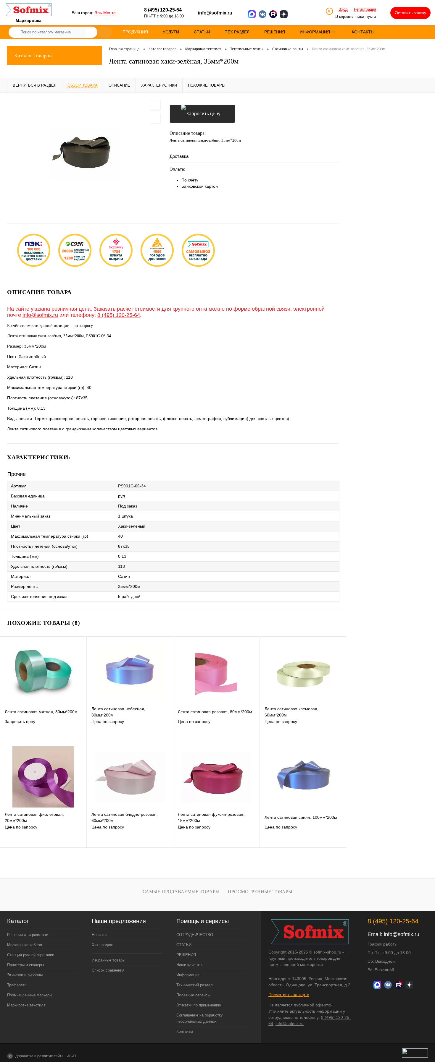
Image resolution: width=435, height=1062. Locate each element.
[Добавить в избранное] (155, 105)
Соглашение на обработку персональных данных (199, 1018)
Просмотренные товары (260, 891)
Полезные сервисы (193, 995)
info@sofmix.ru (215, 12)
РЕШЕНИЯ (186, 955)
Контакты (184, 1031)
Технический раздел (194, 985)
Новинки (99, 935)
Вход (343, 9)
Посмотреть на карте (288, 994)
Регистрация (365, 9)
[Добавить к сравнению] (155, 118)
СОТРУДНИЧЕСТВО (194, 935)
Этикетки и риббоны (25, 975)
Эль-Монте (105, 12)
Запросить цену (202, 114)
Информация (187, 975)
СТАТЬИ (183, 945)
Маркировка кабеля (24, 945)
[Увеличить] (84, 153)
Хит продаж (102, 945)
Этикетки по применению (198, 1005)
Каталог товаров (33, 56)
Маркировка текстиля (26, 1005)
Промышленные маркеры (29, 995)
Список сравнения (108, 970)
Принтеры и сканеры (25, 965)
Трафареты (17, 985)
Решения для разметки (27, 935)
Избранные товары (108, 960)
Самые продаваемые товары (181, 891)
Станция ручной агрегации (30, 955)
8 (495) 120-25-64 (118, 315)
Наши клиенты (189, 965)
